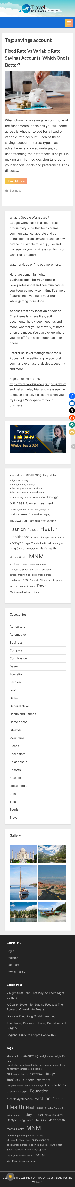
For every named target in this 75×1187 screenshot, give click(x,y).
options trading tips (20, 575)
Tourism (15, 809)
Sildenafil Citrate (38, 580)
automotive (39, 497)
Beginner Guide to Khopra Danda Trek (31, 1035)
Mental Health (18, 557)
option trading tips (41, 575)
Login (10, 951)
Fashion (18, 529)
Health (49, 528)
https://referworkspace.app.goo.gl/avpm (38, 384)
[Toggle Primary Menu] (69, 23)
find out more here (47, 264)
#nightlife (15, 480)
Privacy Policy (16, 971)
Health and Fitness (23, 714)
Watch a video (19, 264)
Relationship (18, 762)
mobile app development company (28, 564)
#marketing (33, 475)
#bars (13, 475)
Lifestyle (16, 730)
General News (20, 706)
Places (14, 746)
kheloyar (16, 543)
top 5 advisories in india (22, 586)
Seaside (15, 778)
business (17, 503)
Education (19, 520)
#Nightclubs (49, 475)
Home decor (18, 722)
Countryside (18, 658)
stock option (55, 580)
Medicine (32, 548)
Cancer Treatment (39, 503)
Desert (14, 666)
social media (18, 786)
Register (12, 957)
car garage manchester (21, 509)
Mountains (17, 738)
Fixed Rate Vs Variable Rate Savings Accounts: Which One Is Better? (37, 58)
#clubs (20, 475)
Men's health (47, 548)
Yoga (36, 592)
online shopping (43, 569)
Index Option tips (40, 537)
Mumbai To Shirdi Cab (21, 569)
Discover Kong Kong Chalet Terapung (31, 1016)
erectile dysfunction (43, 520)
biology (52, 497)
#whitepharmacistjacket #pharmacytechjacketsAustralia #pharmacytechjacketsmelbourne (27, 488)
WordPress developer (21, 592)
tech (13, 794)
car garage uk (42, 509)
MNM (36, 556)
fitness (33, 529)
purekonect (15, 580)
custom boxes (18, 514)
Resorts (15, 770)
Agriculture (17, 626)
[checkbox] (10, 1177)
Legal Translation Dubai (37, 543)
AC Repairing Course (20, 497)
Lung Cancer (17, 548)
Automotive (18, 634)
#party (24, 480)
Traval (14, 817)
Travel (42, 586)
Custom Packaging (39, 514)
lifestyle (58, 543)
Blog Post (13, 964)
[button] (72, 396)
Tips (13, 802)
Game (14, 698)
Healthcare (19, 537)
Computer (17, 650)
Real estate (17, 754)
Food (13, 690)
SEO (25, 580)
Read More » (17, 181)
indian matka (57, 537)
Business (15, 190)
